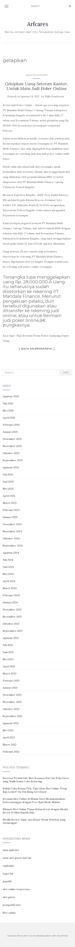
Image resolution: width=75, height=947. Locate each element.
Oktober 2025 (11, 453)
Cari (65, 372)
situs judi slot (11, 850)
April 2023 (9, 666)
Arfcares (37, 24)
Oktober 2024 (11, 538)
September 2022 (12, 716)
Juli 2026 (8, 403)
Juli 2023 (8, 645)
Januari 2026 (10, 432)
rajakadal (8, 865)
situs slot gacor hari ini (17, 858)
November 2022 (12, 702)
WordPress (62, 935)
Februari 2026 (11, 424)
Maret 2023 (9, 673)
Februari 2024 (11, 595)
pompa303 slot (12, 905)
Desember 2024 (12, 524)
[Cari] (69, 6)
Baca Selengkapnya (36, 348)
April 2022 (9, 737)
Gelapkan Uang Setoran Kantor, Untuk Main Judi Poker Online (36, 86)
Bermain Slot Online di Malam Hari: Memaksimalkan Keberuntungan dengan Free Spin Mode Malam (34, 800)
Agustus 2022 (11, 723)
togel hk (8, 873)
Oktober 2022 (11, 709)
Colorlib (32, 935)
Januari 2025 (10, 517)
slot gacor (9, 897)
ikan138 (7, 881)
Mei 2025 (8, 488)
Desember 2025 (12, 439)
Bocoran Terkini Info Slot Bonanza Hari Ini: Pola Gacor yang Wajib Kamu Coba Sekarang (36, 779)
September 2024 (13, 545)
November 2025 (12, 446)
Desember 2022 (12, 694)
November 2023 (12, 616)
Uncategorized (36, 75)
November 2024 (12, 531)
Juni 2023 (8, 652)
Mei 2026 (8, 410)
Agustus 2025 (11, 467)
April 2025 (9, 495)
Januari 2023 (10, 687)
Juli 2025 (8, 474)
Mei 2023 (8, 659)
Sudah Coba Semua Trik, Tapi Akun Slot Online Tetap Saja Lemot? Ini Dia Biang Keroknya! (35, 790)
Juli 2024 (8, 559)
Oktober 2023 (11, 623)
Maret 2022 (9, 744)
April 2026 (9, 417)
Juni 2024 (8, 567)
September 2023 (12, 630)
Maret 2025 (10, 503)
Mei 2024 (8, 574)
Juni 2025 (8, 481)
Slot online (9, 912)
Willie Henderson (54, 96)
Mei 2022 (8, 730)
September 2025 (13, 460)
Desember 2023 (12, 609)
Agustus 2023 (11, 638)
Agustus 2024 (11, 552)
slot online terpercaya (16, 889)
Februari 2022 (11, 751)
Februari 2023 (11, 680)
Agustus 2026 (11, 396)
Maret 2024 (10, 588)
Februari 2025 (11, 510)
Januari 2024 (10, 602)
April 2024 (9, 581)
